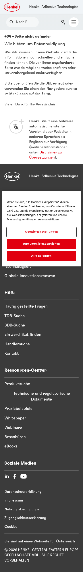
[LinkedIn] (6, 476)
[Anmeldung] (62, 22)
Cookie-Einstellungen (41, 231)
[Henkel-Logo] (12, 7)
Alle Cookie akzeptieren (41, 243)
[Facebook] (14, 476)
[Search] (12, 22)
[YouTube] (23, 476)
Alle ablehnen (41, 255)
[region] (41, 228)
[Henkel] (12, 176)
